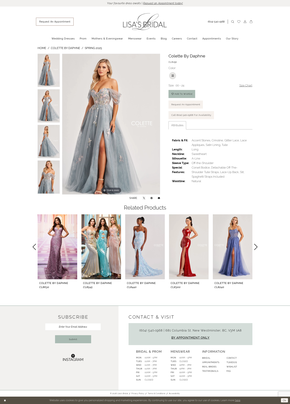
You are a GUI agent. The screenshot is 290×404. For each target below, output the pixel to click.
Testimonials (210, 371)
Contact (232, 358)
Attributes (177, 125)
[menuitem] (55, 22)
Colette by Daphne (65, 48)
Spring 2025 (93, 48)
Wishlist (232, 367)
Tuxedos (232, 362)
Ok (284, 400)
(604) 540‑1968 (151, 330)
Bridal (206, 358)
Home (42, 48)
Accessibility (174, 393)
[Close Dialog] (5, 400)
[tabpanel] (49, 71)
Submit (73, 339)
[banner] (145, 22)
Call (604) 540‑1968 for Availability (191, 115)
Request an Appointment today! (163, 3)
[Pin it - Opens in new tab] (151, 198)
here (237, 400)
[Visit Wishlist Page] (239, 21)
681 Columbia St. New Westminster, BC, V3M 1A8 (203, 330)
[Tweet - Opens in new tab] (144, 198)
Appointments (210, 362)
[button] (245, 21)
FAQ (229, 371)
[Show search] (233, 21)
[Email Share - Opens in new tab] (159, 198)
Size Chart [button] (245, 85)
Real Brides (209, 367)
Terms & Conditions (156, 393)
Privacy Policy (137, 393)
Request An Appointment (185, 104)
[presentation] (57, 246)
